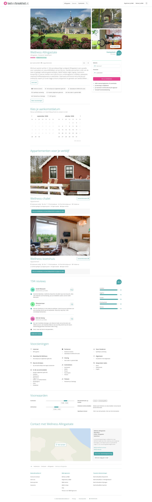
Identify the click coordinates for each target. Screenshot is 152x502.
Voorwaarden (82, 498)
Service (102, 307)
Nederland (48, 55)
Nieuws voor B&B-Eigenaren (69, 490)
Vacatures (33, 485)
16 (39, 129)
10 (42, 126)
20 (53, 129)
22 (35, 133)
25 (46, 133)
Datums (74, 3)
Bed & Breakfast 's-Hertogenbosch (102, 479)
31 (76, 136)
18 (46, 129)
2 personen (81, 3)
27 (53, 133)
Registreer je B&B (66, 479)
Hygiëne (102, 293)
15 (35, 129)
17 (42, 129)
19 (49, 129)
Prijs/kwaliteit (103, 302)
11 (46, 126)
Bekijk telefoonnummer (100, 447)
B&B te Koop (65, 485)
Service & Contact (35, 477)
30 (39, 136)
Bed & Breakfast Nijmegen (100, 482)
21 (32, 133)
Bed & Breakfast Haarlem (100, 485)
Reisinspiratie (34, 482)
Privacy (74, 498)
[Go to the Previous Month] (31, 116)
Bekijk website (97, 449)
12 (49, 126)
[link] (16, 3)
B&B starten (65, 482)
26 (49, 133)
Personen (95, 69)
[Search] (87, 3)
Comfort (102, 288)
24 (42, 133)
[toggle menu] (146, 3)
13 (53, 126)
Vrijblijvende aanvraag (41, 57)
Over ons (32, 479)
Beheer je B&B (65, 477)
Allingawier (67, 3)
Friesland (41, 55)
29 (35, 136)
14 (32, 129)
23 (39, 133)
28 (32, 136)
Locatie (101, 297)
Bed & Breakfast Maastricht (100, 477)
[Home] (31, 466)
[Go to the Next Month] (80, 116)
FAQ (63, 488)
